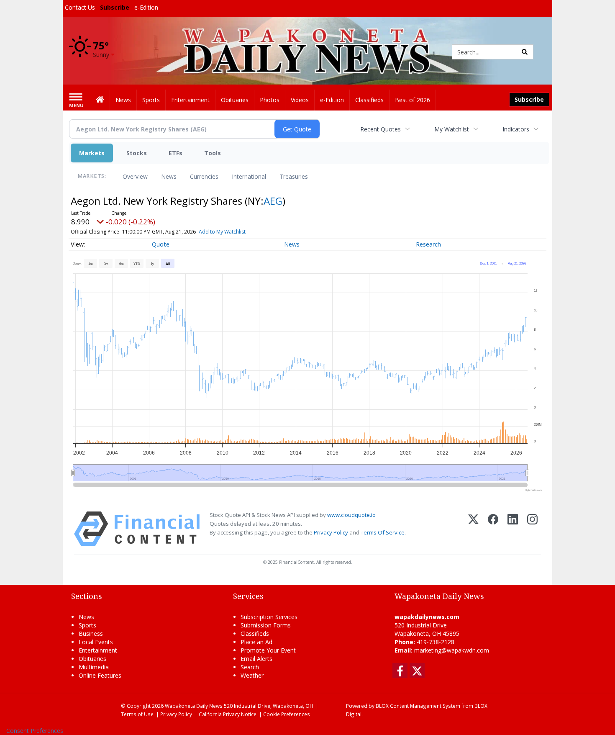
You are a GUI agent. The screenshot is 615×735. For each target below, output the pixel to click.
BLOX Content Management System (418, 705)
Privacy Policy (331, 532)
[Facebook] (493, 529)
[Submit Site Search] (524, 52)
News (169, 176)
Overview (135, 176)
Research (428, 244)
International (249, 176)
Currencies (204, 176)
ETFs (175, 153)
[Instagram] (532, 529)
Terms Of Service (383, 532)
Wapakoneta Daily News (194, 705)
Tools (212, 153)
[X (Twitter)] (473, 529)
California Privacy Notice (227, 714)
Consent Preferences (34, 731)
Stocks (136, 153)
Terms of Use (137, 714)
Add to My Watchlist (222, 231)
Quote (160, 244)
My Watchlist (451, 129)
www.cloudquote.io (351, 515)
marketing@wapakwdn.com (451, 650)
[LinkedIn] (512, 529)
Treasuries (293, 176)
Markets (92, 153)
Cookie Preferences (286, 714)
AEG (273, 201)
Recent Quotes (380, 129)
